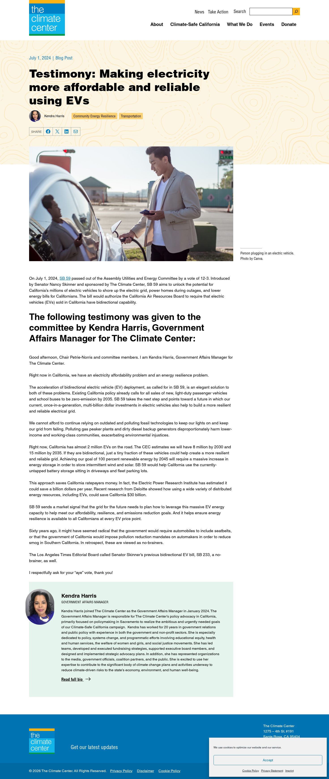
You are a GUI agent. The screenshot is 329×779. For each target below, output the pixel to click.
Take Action (218, 12)
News (199, 12)
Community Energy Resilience (94, 116)
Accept (268, 760)
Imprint (289, 770)
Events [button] (267, 24)
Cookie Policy (250, 770)
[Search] (296, 11)
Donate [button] (288, 24)
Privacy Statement (272, 770)
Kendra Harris (54, 116)
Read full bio (72, 679)
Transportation (131, 116)
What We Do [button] (239, 24)
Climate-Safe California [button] (195, 24)
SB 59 (65, 278)
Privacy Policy (121, 771)
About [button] (156, 24)
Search (240, 11)
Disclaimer (145, 771)
